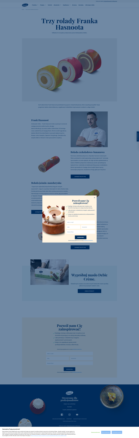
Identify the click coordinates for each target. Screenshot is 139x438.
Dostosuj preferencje (95, 432)
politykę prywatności (88, 240)
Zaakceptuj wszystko (117, 432)
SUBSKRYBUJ (80, 237)
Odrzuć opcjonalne (106, 432)
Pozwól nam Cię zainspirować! (80, 201)
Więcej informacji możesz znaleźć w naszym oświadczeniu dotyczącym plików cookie (49, 435)
